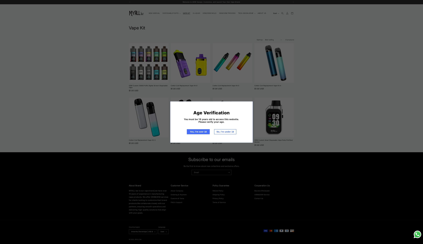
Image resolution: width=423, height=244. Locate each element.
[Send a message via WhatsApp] (417, 234)
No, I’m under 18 (225, 132)
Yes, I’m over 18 (198, 132)
